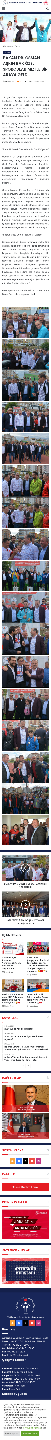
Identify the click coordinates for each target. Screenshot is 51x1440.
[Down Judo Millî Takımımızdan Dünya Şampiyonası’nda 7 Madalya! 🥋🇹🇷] (38, 985)
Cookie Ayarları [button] (11, 1433)
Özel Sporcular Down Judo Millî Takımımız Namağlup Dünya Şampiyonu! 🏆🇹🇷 (13, 998)
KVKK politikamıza (32, 1428)
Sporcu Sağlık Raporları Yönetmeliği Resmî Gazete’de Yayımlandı (11, 963)
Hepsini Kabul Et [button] (30, 1433)
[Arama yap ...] (47, 8)
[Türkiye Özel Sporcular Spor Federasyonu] (25, 3)
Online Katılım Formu (25, 1187)
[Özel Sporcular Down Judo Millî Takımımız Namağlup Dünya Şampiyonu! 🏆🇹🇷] (13, 985)
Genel (17, 46)
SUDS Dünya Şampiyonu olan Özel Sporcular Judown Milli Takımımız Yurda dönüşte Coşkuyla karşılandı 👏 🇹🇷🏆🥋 (38, 964)
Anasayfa (9, 46)
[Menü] (3, 8)
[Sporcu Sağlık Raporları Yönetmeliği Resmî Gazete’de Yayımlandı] (13, 948)
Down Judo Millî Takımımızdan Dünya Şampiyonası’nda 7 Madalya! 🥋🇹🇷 (37, 998)
